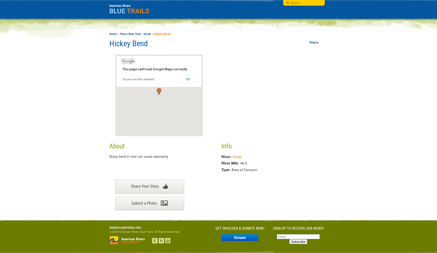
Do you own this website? (139, 79)
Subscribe (298, 241)
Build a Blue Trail (271, 25)
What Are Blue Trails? (139, 25)
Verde (147, 34)
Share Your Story (145, 186)
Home (113, 34)
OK (188, 79)
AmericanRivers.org (125, 227)
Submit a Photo (144, 203)
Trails (129, 11)
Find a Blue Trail (233, 25)
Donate (240, 237)
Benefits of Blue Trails (188, 25)
